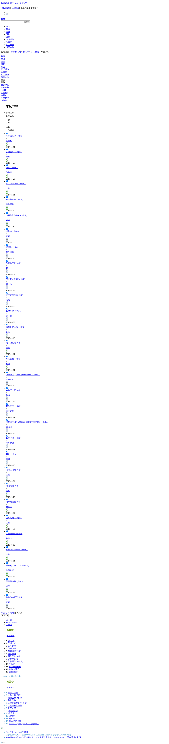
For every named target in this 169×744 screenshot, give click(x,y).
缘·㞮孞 (11, 641)
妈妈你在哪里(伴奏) (14, 597)
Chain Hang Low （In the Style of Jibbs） (23, 375)
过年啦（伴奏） (13, 231)
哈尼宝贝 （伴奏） (14, 438)
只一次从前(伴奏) (13, 343)
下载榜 (4, 100)
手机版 (25, 732)
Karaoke (9, 379)
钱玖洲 (9, 427)
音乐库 (26, 52)
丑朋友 (12, 716)
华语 (8, 29)
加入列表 (18, 613)
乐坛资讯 (5, 3)
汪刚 (8, 491)
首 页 (8, 26)
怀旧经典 (10, 39)
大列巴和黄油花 (15, 705)
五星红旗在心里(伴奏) (17, 703)
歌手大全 (14, 3)
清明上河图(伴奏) (13, 470)
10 (16, 622)
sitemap (18, 732)
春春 (8, 220)
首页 (3, 56)
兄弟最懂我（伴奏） (15, 581)
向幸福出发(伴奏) (13, 502)
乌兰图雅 (10, 204)
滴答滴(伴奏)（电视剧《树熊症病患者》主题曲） (27, 422)
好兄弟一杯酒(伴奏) (14, 534)
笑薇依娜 (10, 570)
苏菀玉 (9, 172)
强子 (8, 268)
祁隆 (8, 364)
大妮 (8, 522)
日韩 (8, 34)
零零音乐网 (16, 52)
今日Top (4, 90)
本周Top (4, 93)
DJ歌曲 (9, 42)
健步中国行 (14, 669)
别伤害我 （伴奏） (14, 359)
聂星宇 (9, 507)
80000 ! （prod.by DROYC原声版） (24, 724)
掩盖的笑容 (13, 711)
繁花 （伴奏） (12, 454)
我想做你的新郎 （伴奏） (17, 550)
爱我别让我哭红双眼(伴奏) (17, 565)
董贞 (8, 459)
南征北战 (10, 411)
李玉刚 (9, 141)
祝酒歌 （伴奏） (13, 247)
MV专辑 (15, 8)
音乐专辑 (6, 8)
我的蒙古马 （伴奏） (15, 199)
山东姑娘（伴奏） (14, 518)
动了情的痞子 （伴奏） (16, 184)
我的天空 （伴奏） (14, 406)
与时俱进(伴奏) (14, 651)
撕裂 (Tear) (13, 672)
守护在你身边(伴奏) (14, 295)
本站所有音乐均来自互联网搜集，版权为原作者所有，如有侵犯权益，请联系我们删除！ (44, 737)
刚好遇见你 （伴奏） (15, 136)
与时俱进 (12, 648)
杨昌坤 (9, 538)
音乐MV (23, 3)
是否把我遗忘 (15, 721)
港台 (8, 32)
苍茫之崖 (12, 646)
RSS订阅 (9, 732)
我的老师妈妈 (15, 667)
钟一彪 (9, 316)
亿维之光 (12, 643)
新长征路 (12, 700)
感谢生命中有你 (15, 698)
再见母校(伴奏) (14, 656)
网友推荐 (5, 87)
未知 (8, 156)
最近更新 (5, 85)
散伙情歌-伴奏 (12, 486)
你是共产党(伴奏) (13, 263)
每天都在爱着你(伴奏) (15, 279)
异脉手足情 (13, 659)
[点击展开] (3, 742)
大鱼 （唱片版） (15, 695)
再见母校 (12, 654)
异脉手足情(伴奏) (15, 661)
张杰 (8, 332)
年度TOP (5, 98)
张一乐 (9, 284)
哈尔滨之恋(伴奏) (13, 390)
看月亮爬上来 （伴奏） (16, 327)
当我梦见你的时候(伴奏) (16, 215)
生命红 (12, 664)
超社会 (12, 718)
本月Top (4, 95)
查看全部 (10, 636)
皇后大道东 (13, 693)
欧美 (8, 37)
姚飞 (8, 586)
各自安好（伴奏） (14, 152)
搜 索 (27, 22)
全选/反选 (5, 613)
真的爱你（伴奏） (14, 311)
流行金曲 (10, 47)
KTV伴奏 (10, 45)
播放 (12, 613)
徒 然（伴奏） (12, 168)
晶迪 (8, 395)
